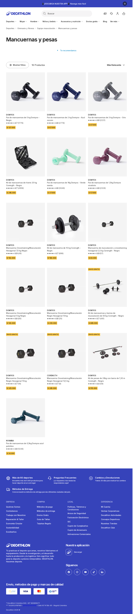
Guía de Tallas (43, 519)
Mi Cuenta (105, 507)
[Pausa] (125, 4)
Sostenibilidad (12, 528)
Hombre (34, 21)
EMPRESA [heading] (10, 502)
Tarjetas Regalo (44, 523)
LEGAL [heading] (70, 502)
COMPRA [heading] (41, 502)
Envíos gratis (92, 21)
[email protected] (29, 605)
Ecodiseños (11, 532)
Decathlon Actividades (111, 515)
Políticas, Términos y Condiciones (77, 508)
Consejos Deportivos (110, 519)
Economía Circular (14, 523)
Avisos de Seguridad (77, 513)
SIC (69, 522)
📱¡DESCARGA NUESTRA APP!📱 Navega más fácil (64, 4)
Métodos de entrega (46, 511)
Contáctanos (12, 511)
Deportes (10, 21)
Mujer (22, 21)
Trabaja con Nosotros (15, 515)
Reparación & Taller (15, 519)
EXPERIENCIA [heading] (107, 502)
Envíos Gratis (43, 515)
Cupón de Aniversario (77, 530)
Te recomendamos (68, 50)
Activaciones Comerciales (79, 534)
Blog (105, 21)
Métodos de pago (45, 507)
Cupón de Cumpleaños (78, 526)
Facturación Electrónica (78, 517)
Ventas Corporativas (110, 511)
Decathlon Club (108, 528)
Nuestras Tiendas (109, 523)
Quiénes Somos (13, 507)
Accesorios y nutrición (71, 21)
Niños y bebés (49, 21)
